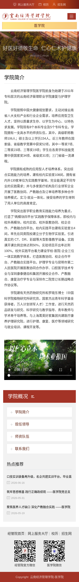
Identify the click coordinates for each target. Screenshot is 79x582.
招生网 (62, 4)
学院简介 (22, 412)
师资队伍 (22, 437)
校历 (46, 4)
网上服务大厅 (26, 4)
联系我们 (22, 449)
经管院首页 (16, 533)
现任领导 (22, 424)
